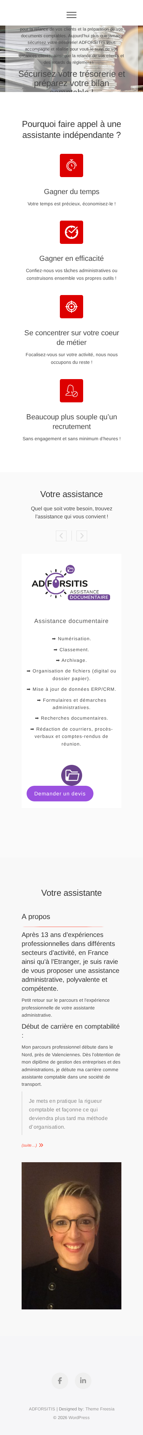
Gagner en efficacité (71, 258)
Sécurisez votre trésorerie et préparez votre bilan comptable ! (71, 83)
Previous (61, 536)
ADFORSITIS (42, 1408)
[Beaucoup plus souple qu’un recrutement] (71, 390)
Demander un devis (60, 793)
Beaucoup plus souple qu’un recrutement (71, 422)
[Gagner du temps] (71, 165)
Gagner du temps (71, 191)
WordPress (79, 1417)
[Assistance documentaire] (71, 557)
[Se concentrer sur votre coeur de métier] (71, 306)
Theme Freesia (99, 1408)
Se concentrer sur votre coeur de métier (71, 338)
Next (82, 536)
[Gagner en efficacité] (71, 232)
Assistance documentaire (71, 621)
